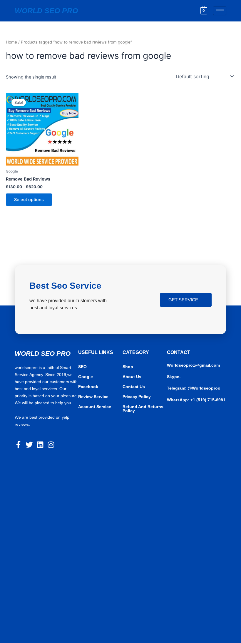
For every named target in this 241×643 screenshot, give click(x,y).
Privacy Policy (137, 396)
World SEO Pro (46, 10)
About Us (132, 376)
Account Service (94, 406)
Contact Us (134, 386)
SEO (82, 366)
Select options (29, 199)
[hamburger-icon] (219, 10)
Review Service (93, 396)
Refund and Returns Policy (143, 408)
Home (11, 42)
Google (85, 376)
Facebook (88, 386)
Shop (128, 366)
